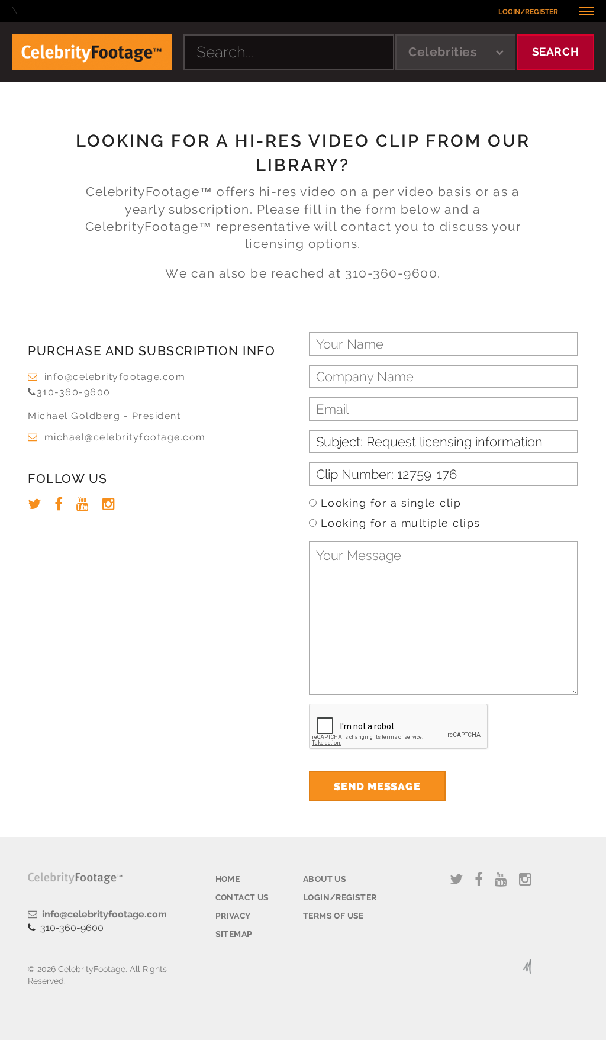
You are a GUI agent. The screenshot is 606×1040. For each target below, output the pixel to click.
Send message (377, 786)
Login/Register (528, 12)
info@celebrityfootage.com (114, 376)
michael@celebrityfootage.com (125, 437)
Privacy (233, 915)
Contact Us (242, 897)
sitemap (234, 934)
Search (555, 51)
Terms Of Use (333, 915)
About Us (324, 879)
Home (227, 879)
